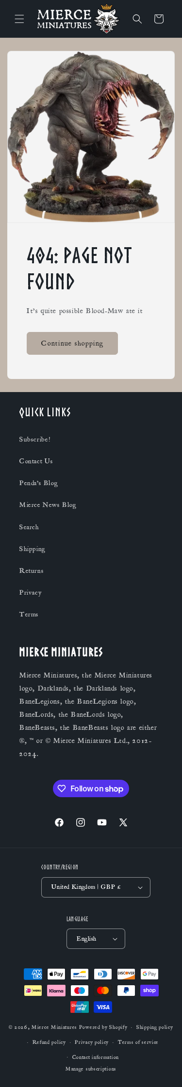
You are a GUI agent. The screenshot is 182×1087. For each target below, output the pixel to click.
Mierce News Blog (48, 505)
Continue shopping (72, 342)
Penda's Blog (38, 483)
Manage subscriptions (91, 1069)
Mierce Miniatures (54, 1027)
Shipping (32, 549)
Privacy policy (92, 1042)
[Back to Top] (162, 1067)
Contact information (95, 1057)
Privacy (30, 592)
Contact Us (36, 461)
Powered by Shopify (103, 1027)
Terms (29, 614)
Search (29, 527)
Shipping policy (154, 1027)
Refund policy (49, 1042)
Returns (31, 571)
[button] (19, 19)
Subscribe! (34, 439)
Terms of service (138, 1042)
